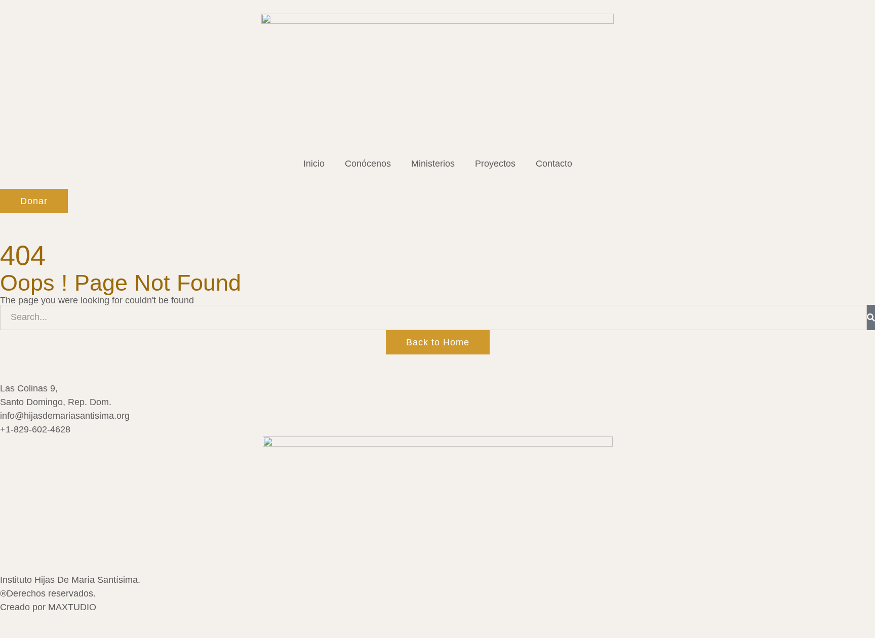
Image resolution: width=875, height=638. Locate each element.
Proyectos (495, 163)
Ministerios (433, 163)
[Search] (871, 317)
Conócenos (368, 163)
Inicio (314, 163)
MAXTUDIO (72, 607)
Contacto (554, 163)
